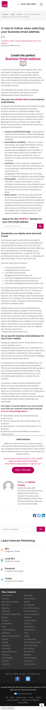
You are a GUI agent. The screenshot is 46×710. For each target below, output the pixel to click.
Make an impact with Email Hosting (23, 461)
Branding (5, 611)
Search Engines (30, 620)
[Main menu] (41, 4)
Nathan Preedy (8, 41)
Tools (26, 633)
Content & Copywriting (11, 614)
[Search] (40, 226)
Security (27, 623)
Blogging (5, 608)
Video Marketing (30, 645)
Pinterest (27, 617)
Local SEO (6, 664)
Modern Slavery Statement (30, 700)
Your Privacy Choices (25, 693)
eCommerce (7, 623)
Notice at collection (8, 708)
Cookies (38, 697)
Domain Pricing (21, 697)
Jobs (6, 697)
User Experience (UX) (32, 642)
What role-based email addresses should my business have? (20, 432)
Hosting (5, 642)
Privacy (31, 697)
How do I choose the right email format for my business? (20, 422)
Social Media (29, 626)
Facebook (6, 633)
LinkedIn (5, 661)
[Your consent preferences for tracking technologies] (41, 705)
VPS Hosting (29, 648)
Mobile (27, 601)
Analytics (5, 598)
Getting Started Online (29, 41)
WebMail (27, 654)
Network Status (23, 702)
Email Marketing (8, 629)
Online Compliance (32, 614)
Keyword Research (9, 651)
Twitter (27, 636)
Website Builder (30, 658)
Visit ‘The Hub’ (23, 470)
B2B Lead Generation (10, 601)
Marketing (28, 595)
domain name (21, 99)
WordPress (28, 661)
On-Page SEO (29, 605)
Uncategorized (30, 639)
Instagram (6, 645)
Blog (12, 14)
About (12, 697)
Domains (5, 620)
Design (4, 617)
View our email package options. (14, 411)
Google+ (5, 639)
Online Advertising (31, 608)
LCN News (6, 654)
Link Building (7, 658)
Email (19, 14)
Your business (29, 664)
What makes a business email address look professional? (19, 417)
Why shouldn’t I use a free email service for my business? (21, 427)
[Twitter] (39, 515)
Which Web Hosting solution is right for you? (23, 463)
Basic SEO (6, 605)
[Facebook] (34, 515)
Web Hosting (29, 651)
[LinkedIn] (43, 515)
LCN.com (5, 14)
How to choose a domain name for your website (23, 458)
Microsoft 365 (29, 598)
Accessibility (7, 595)
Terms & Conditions (13, 700)
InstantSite (6, 648)
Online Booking (30, 611)
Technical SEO (30, 629)
